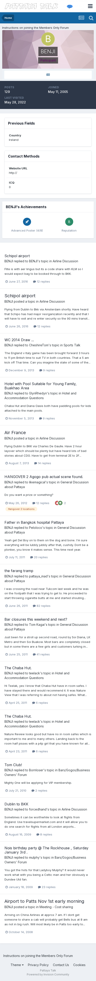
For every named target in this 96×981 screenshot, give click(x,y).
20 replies (40, 557)
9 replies (48, 370)
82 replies (43, 605)
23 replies (48, 887)
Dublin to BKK (16, 804)
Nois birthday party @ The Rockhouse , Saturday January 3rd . (46, 850)
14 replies (44, 463)
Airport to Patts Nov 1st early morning (44, 901)
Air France (15, 432)
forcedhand (37, 809)
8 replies (45, 834)
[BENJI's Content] (48, 74)
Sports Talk (72, 345)
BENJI (8, 261)
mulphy (34, 857)
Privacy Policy (38, 965)
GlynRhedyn (38, 393)
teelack (34, 673)
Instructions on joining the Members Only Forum (35, 27)
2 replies (40, 790)
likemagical (37, 482)
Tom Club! (13, 765)
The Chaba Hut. (17, 668)
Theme (16, 965)
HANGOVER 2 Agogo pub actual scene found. (43, 476)
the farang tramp (18, 570)
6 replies (41, 702)
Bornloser (36, 770)
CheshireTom (38, 345)
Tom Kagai (37, 624)
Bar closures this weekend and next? (35, 619)
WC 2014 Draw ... (19, 340)
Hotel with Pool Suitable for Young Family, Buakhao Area (40, 386)
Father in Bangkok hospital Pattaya (34, 522)
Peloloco (35, 527)
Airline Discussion (65, 261)
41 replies (43, 654)
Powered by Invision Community (48, 974)
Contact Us (61, 965)
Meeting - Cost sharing (56, 907)
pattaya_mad (38, 576)
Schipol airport (17, 256)
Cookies (79, 965)
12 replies (43, 281)
